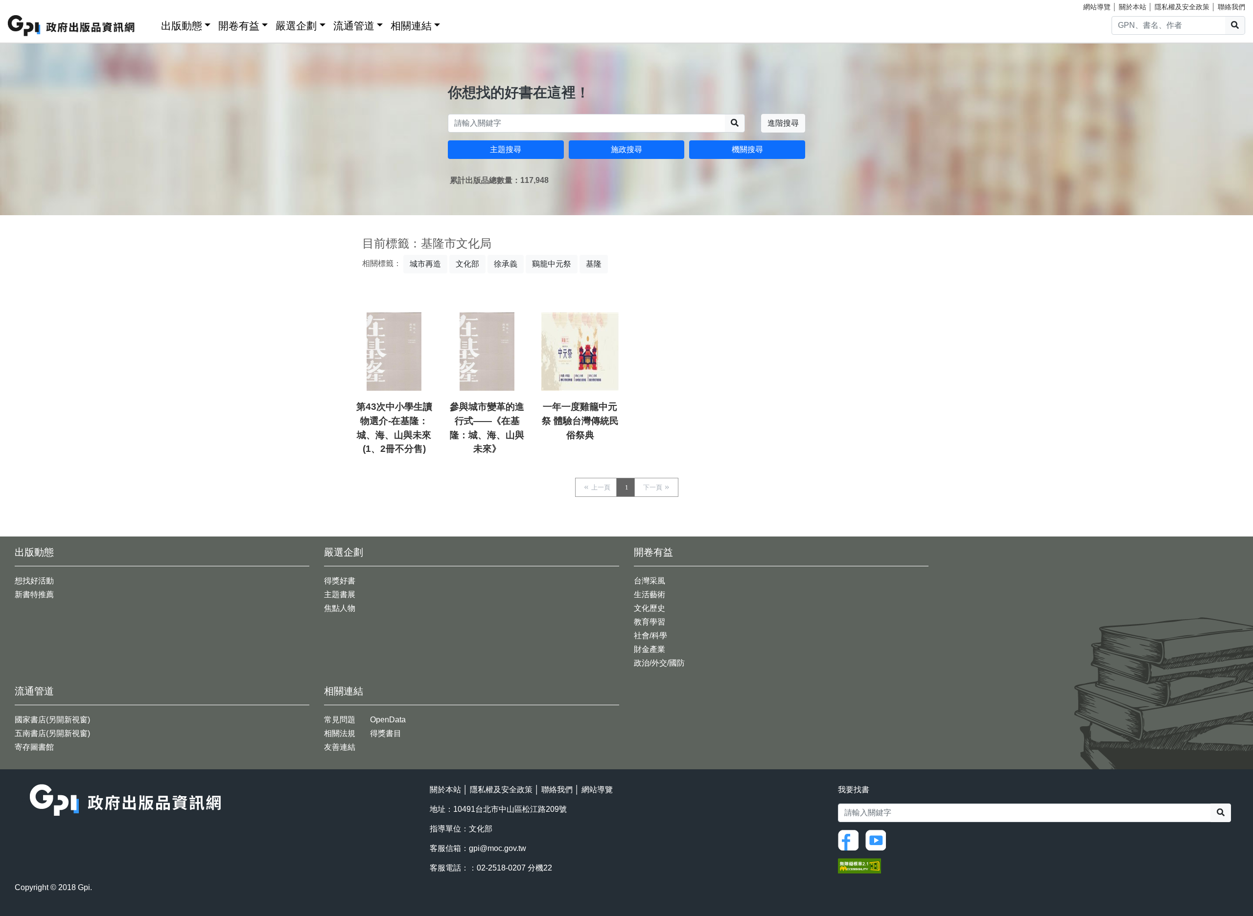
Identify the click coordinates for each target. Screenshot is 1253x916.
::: (150, 24)
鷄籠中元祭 (551, 264)
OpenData (388, 719)
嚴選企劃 (296, 25)
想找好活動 (34, 581)
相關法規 (339, 733)
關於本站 (1132, 7)
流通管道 (353, 25)
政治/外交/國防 (659, 663)
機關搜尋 (747, 149)
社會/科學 (650, 635)
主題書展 (339, 594)
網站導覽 (1097, 7)
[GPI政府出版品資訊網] (72, 26)
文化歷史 (649, 608)
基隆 (594, 264)
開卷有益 (238, 25)
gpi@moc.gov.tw (497, 848)
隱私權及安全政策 (1182, 7)
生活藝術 (649, 594)
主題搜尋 (505, 149)
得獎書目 (385, 733)
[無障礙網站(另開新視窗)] (859, 865)
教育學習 (649, 622)
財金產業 (649, 649)
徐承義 (505, 264)
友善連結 (339, 747)
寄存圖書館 (34, 747)
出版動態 (181, 25)
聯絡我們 (1231, 7)
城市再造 (425, 264)
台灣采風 (649, 581)
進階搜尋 (783, 123)
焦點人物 (339, 608)
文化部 (467, 264)
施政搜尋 (626, 149)
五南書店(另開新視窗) (52, 733)
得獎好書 (339, 581)
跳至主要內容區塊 (27, 5)
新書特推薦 (34, 594)
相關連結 (411, 25)
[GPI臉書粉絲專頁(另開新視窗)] (850, 839)
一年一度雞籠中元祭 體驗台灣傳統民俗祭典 (580, 421)
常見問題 (339, 719)
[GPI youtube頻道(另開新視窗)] (878, 839)
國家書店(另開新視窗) (52, 719)
